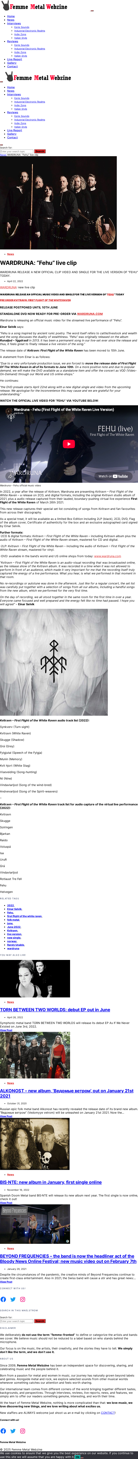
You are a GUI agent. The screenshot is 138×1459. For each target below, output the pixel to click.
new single (13, 937)
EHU (111, 294)
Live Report (14, 59)
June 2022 (13, 926)
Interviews (14, 23)
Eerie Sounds (21, 27)
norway (12, 941)
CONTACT (108, 1413)
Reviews (12, 41)
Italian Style (20, 37)
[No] (82, 1457)
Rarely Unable (15, 944)
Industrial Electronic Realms (29, 30)
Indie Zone (20, 34)
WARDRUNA (8, 287)
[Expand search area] (1, 81)
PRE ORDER (35, 300)
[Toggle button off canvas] (92, 10)
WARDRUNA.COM (90, 314)
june (10, 923)
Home (11, 16)
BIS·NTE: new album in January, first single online (51, 1182)
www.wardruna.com (107, 556)
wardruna (13, 948)
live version (14, 934)
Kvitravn (12, 930)
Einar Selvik (14, 908)
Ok (77, 1456)
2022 (10, 905)
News (10, 20)
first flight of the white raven (24, 916)
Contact (12, 66)
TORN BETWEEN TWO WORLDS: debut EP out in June (55, 1009)
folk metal (13, 919)
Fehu (10, 912)
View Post (6, 1030)
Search (40, 151)
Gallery (12, 63)
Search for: (6, 147)
